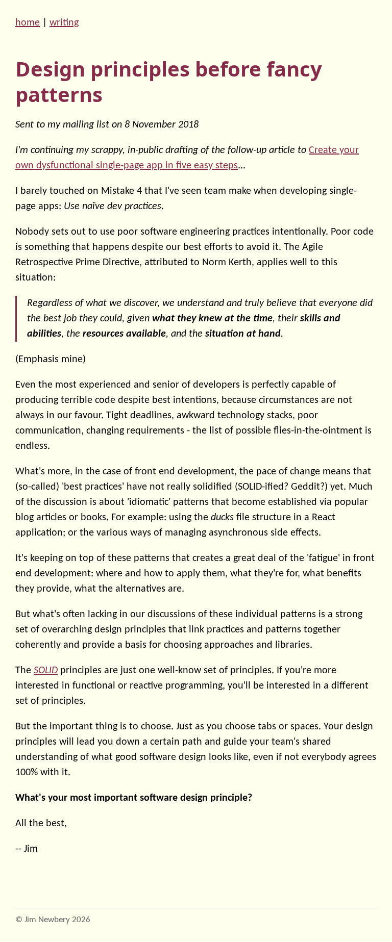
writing (64, 23)
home (27, 23)
